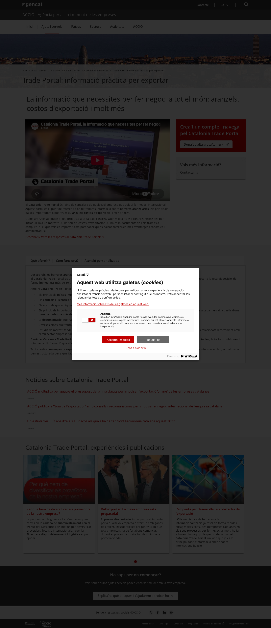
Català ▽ (83, 274)
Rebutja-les (152, 339)
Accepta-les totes (118, 339)
